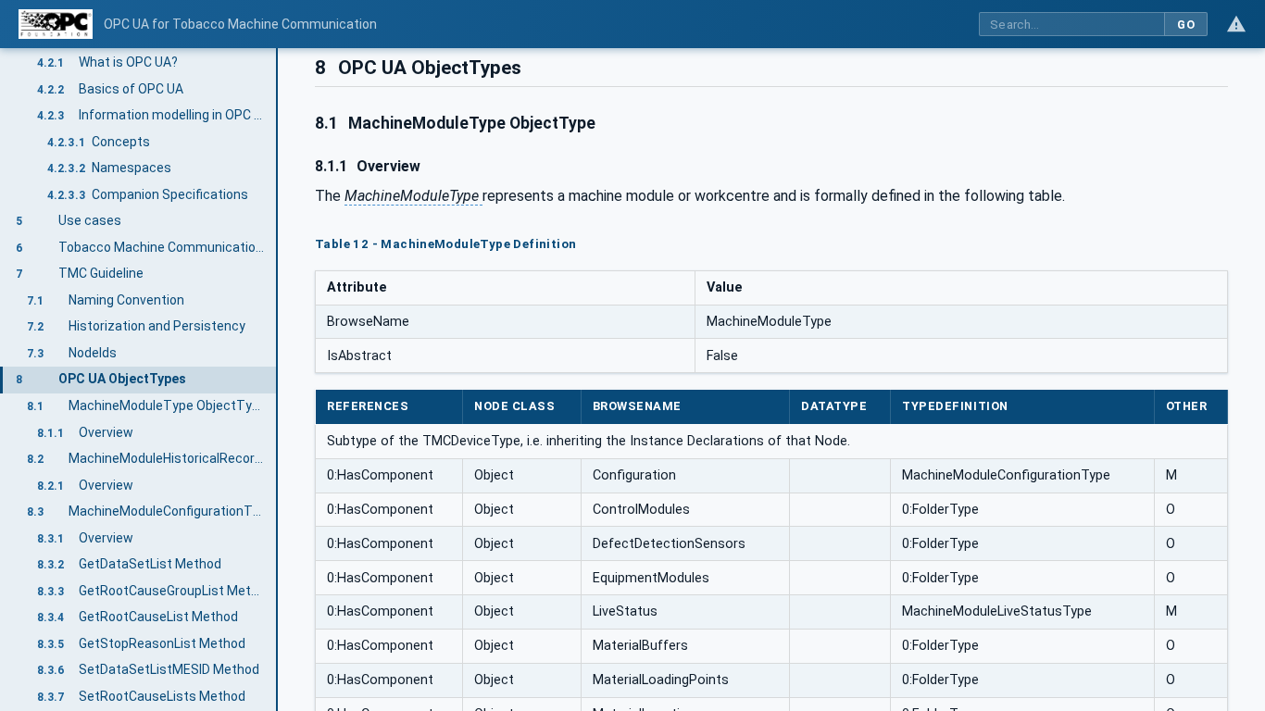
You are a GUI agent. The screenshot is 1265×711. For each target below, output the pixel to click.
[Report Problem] (1236, 24)
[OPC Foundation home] (56, 24)
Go (1186, 24)
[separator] (278, 379)
